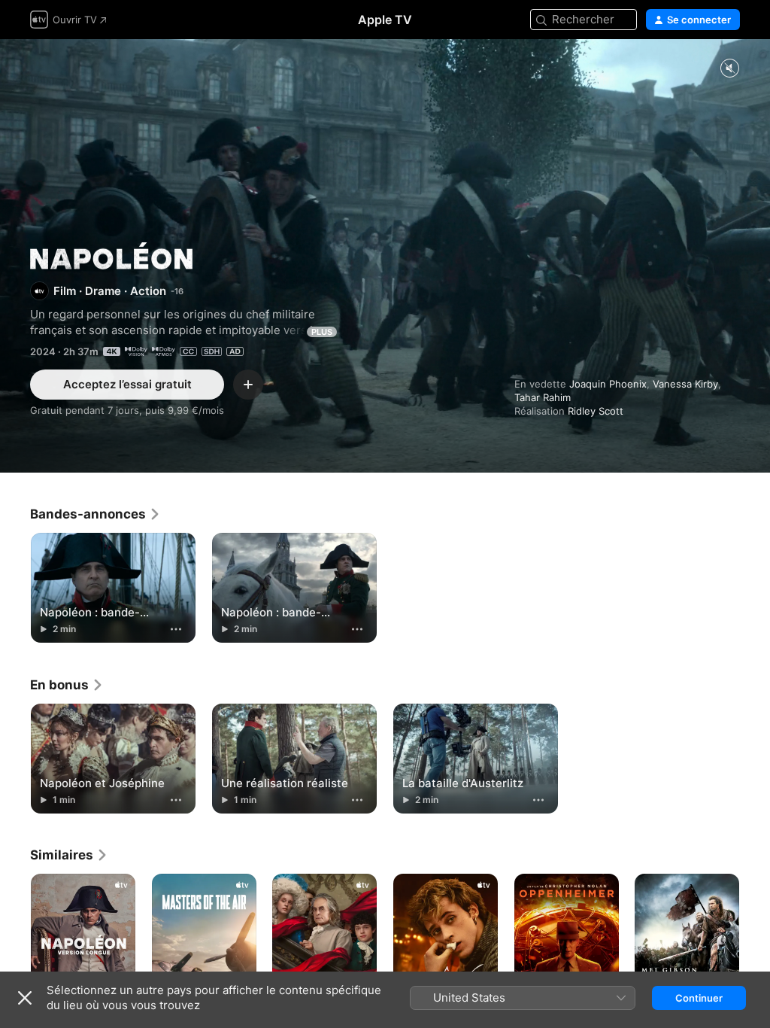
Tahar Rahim (542, 397)
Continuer (699, 998)
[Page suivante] (754, 952)
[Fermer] (25, 998)
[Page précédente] (15, 952)
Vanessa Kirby (685, 384)
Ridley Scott (595, 411)
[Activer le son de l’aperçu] (729, 69)
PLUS (321, 332)
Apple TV (385, 19)
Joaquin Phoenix (608, 384)
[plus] (175, 629)
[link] (95, 514)
